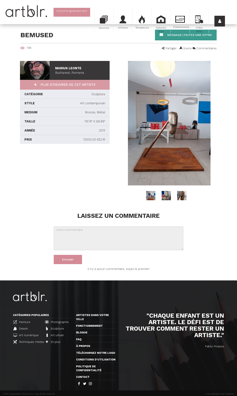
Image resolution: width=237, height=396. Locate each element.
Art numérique (28, 335)
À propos (83, 346)
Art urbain (57, 335)
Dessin (23, 328)
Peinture (24, 322)
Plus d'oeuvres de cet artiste (67, 84)
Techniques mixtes (30, 342)
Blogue (81, 332)
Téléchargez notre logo (95, 353)
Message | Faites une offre (189, 35)
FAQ (78, 339)
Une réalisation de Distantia (220, 393)
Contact (83, 377)
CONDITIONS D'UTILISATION (96, 359)
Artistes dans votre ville (92, 317)
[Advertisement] (65, 177)
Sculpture (57, 328)
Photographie (59, 322)
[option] (169, 123)
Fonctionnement (89, 325)
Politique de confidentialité (88, 368)
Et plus (55, 342)
